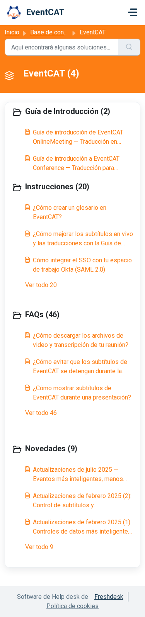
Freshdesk (108, 596)
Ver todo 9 (39, 547)
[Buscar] (129, 47)
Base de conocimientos (62, 32)
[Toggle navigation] (132, 12)
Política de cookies (72, 606)
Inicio (12, 32)
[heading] (72, 112)
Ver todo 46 (41, 412)
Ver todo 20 (41, 285)
